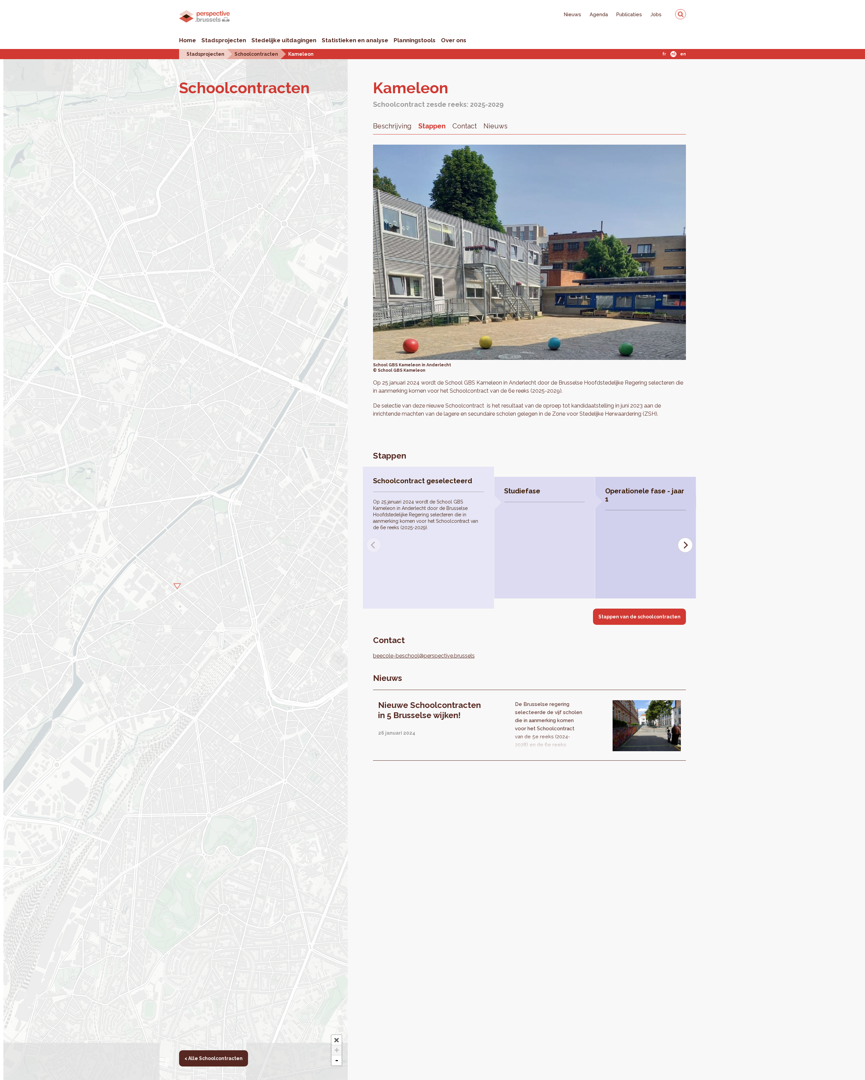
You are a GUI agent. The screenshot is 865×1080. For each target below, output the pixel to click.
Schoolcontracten (256, 53)
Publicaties (629, 14)
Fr (664, 54)
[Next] (685, 545)
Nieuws (572, 14)
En (683, 54)
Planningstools (415, 40)
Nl (673, 54)
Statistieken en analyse (355, 40)
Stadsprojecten (223, 40)
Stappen (432, 126)
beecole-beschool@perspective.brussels (424, 656)
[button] (175, 585)
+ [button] (337, 1050)
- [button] (337, 1060)
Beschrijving (392, 126)
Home (187, 40)
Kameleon (301, 53)
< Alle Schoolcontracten (213, 1058)
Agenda (599, 14)
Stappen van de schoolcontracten (639, 616)
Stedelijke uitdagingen (283, 40)
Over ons (453, 40)
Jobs (656, 14)
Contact (464, 126)
